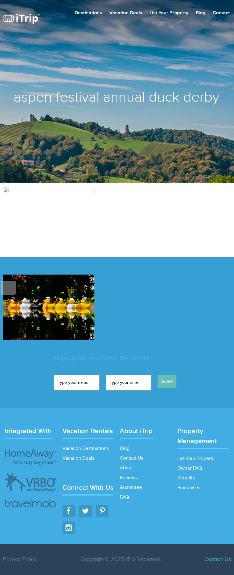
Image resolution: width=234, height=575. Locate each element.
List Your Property (169, 13)
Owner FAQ (189, 468)
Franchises (188, 488)
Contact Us (131, 458)
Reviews (129, 478)
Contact (221, 13)
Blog (200, 13)
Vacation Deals (125, 13)
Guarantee (131, 487)
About (126, 468)
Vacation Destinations (85, 448)
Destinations (88, 13)
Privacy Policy (20, 559)
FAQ (124, 497)
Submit (167, 381)
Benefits (186, 478)
